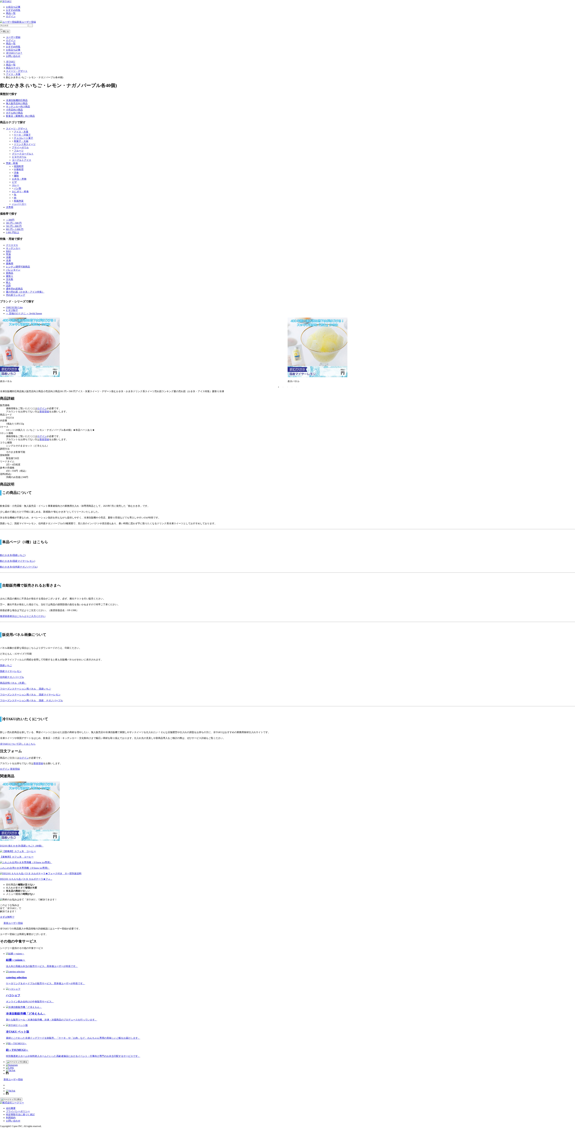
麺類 (16, 176)
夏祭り (9, 276)
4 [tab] (291, 387)
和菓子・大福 (21, 141)
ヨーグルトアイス (21, 160)
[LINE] (10, 1067)
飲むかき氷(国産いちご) (12, 555)
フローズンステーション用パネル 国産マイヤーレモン (30, 694)
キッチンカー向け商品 (18, 106)
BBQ (8, 251)
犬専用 (9, 207)
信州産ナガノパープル (12, 677)
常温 (8, 254)
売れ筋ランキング (15, 295)
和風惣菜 (19, 201)
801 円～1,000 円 (14, 229)
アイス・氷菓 (21, 131)
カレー (15, 185)
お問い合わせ (13, 56)
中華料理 (19, 169)
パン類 (17, 188)
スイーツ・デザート (17, 128)
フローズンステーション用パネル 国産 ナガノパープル (31, 700)
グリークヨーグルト (23, 153)
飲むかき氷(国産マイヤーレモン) (17, 561)
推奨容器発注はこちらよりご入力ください (23, 616)
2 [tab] (283, 387)
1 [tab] (278, 387)
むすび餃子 (12, 310)
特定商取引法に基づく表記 (20, 1114)
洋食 (16, 172)
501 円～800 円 (14, 226)
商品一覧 (11, 13)
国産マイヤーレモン (11, 671)
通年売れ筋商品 (14, 288)
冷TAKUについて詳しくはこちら (17, 744)
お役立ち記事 (13, 7)
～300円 (10, 220)
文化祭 (9, 279)
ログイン (11, 16)
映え (8, 282)
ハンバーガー (19, 204)
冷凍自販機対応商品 (17, 100)
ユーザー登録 (13, 37)
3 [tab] (287, 387)
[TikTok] (10, 1070)
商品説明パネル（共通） (13, 683)
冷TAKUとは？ (14, 53)
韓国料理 (19, 166)
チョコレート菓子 (23, 138)
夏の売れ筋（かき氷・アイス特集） (25, 292)
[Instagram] (12, 1065)
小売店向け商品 (14, 109)
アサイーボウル (20, 147)
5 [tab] (296, 387)
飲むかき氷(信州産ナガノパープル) (18, 567)
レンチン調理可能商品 (18, 266)
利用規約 (11, 1117)
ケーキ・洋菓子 (22, 135)
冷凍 (8, 260)
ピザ (14, 182)
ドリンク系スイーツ (24, 144)
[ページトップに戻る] (17, 1062)
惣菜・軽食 (12, 163)
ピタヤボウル (19, 157)
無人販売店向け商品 (17, 103)
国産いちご (6, 665)
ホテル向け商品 (14, 113)
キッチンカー (13, 248)
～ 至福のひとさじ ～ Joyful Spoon (24, 313)
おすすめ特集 (13, 10)
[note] (7, 1073)
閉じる (5, 31)
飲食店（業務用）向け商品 (20, 116)
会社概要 (11, 1108)
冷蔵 (8, 257)
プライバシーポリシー (18, 1111)
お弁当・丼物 (19, 179)
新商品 (9, 273)
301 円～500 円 (14, 223)
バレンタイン (13, 270)
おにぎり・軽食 (20, 191)
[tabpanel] (144, 351)
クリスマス (12, 245)
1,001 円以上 (12, 232)
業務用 (9, 263)
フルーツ (19, 150)
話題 (8, 285)
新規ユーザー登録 (26, 22)
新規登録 (44, 411)
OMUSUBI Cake (14, 307)
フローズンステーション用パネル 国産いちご (25, 689)
